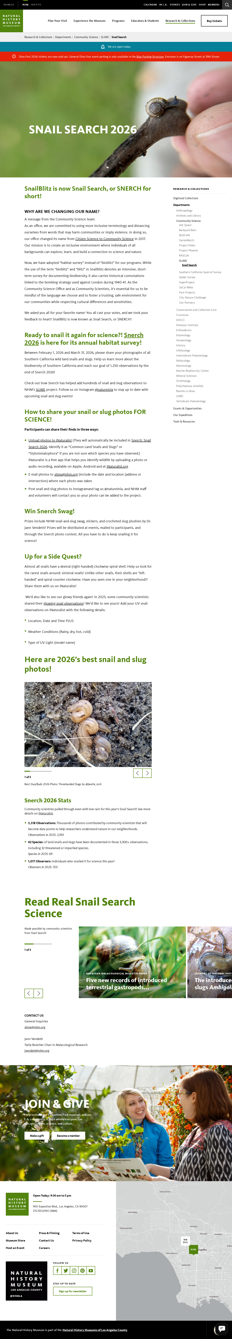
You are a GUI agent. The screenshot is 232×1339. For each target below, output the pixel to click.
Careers (44, 1248)
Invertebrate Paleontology (192, 355)
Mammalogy (183, 365)
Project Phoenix (188, 250)
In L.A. (163, 4)
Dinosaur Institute (187, 325)
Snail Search (189, 265)
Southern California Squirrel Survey (200, 272)
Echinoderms (184, 330)
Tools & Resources (184, 421)
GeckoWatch (186, 240)
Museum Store (15, 1240)
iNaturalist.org (117, 466)
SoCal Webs (186, 287)
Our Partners (187, 302)
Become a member (68, 1135)
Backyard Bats (187, 230)
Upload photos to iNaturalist (50, 440)
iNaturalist (45, 813)
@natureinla (104, 389)
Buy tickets (214, 21)
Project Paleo (187, 245)
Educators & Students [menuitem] (145, 20)
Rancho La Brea (185, 391)
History (180, 345)
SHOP (202, 4)
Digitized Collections (185, 198)
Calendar (150, 4)
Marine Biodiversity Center (192, 370)
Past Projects (187, 292)
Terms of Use (80, 1233)
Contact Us (46, 1240)
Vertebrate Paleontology (191, 401)
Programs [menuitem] (118, 20)
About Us (12, 1233)
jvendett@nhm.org (36, 1051)
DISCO (180, 320)
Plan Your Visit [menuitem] (57, 20)
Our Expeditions (182, 415)
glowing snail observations (63, 603)
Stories (175, 4)
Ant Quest (185, 225)
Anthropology (184, 210)
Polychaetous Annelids (189, 386)
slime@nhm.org (66, 474)
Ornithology (183, 381)
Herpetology (183, 340)
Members (214, 4)
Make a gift (37, 1135)
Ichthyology (183, 350)
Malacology (183, 360)
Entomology (183, 335)
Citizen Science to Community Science (104, 239)
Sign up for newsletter (72, 1291)
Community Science (86, 37)
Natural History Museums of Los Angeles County (95, 1330)
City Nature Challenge (192, 297)
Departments (63, 37)
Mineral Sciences (186, 376)
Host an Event (15, 1248)
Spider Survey (187, 277)
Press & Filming (49, 1233)
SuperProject (187, 282)
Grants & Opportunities (187, 408)
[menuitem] (9, 5)
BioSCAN (184, 235)
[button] (221, 1328)
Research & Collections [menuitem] (180, 20)
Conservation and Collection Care (196, 310)
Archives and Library (188, 215)
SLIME (105, 37)
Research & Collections (38, 37)
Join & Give (189, 4)
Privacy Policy (82, 1240)
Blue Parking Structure (150, 56)
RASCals (184, 255)
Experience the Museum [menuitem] (89, 20)
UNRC (180, 396)
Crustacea (182, 315)
